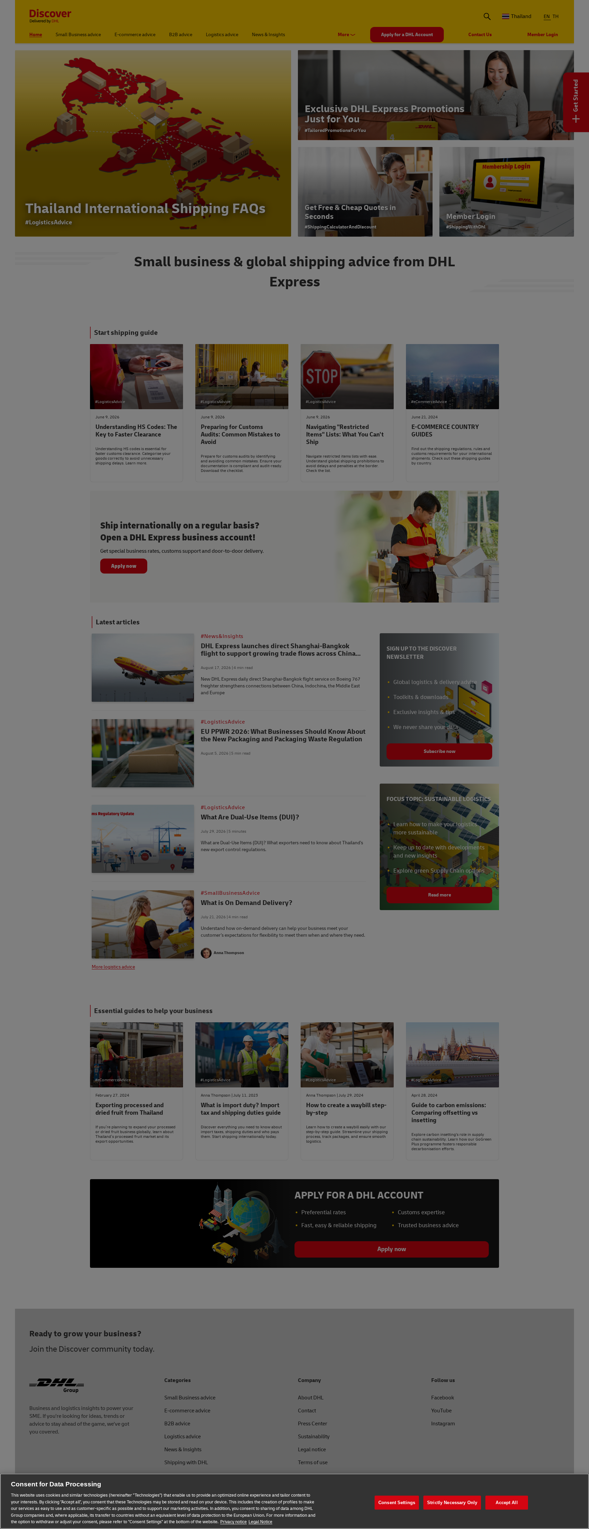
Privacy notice (233, 1522)
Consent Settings (396, 1502)
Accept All (506, 1502)
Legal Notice (260, 1522)
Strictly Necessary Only (452, 1502)
